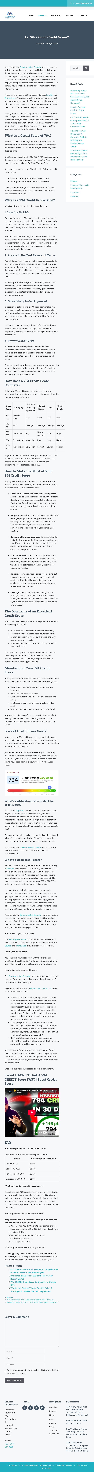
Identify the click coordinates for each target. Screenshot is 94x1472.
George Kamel (52, 43)
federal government (17, 939)
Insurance (56, 15)
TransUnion (10, 98)
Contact (82, 15)
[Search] (86, 68)
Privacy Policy (52, 1425)
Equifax (49, 95)
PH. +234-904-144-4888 (81, 3)
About (69, 15)
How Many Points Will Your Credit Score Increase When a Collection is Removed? (79, 96)
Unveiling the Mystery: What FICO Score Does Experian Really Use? (32, 1302)
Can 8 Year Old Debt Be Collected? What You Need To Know (30, 1300)
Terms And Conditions (54, 1432)
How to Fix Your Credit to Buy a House (77, 110)
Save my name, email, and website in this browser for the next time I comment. (32, 1371)
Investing (74, 196)
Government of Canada (30, 67)
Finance (42, 15)
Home (30, 15)
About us (53, 1407)
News (51, 1419)
